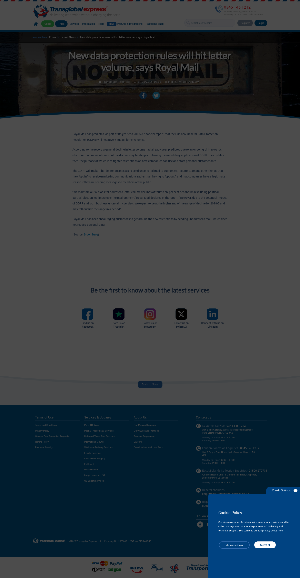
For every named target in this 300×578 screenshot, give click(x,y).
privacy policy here (272, 530)
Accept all (265, 545)
